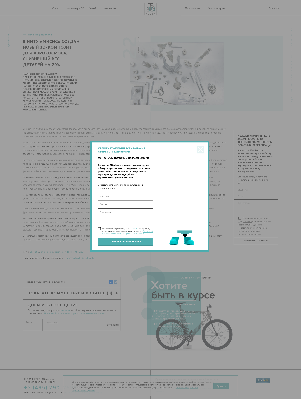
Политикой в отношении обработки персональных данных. (127, 232)
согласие (134, 228)
